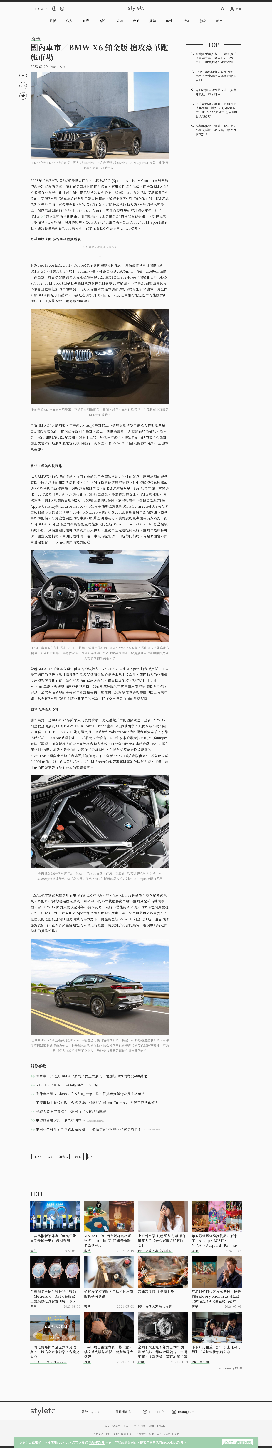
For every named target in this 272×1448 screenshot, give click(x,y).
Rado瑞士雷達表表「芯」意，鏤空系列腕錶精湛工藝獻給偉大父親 (108, 1352)
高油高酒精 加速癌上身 (156, 1291)
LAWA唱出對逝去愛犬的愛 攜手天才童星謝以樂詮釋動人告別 (216, 76)
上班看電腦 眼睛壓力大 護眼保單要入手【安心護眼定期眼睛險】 (162, 1240)
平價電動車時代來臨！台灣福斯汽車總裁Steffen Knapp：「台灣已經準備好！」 (99, 1102)
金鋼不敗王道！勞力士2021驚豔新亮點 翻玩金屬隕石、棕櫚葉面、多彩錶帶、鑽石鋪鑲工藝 (162, 1352)
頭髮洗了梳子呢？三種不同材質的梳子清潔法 (108, 1294)
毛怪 (186, 20)
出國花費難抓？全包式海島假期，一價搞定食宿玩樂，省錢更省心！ (55, 1352)
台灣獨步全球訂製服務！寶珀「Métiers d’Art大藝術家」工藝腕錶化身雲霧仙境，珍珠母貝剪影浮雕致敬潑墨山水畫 (55, 1296)
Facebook (156, 1412)
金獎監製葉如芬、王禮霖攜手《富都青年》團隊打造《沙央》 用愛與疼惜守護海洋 (216, 58)
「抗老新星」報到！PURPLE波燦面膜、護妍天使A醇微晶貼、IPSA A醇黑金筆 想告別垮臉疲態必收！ (217, 110)
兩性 (169, 20)
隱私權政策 (97, 1442)
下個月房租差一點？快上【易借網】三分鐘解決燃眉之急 (216, 1349)
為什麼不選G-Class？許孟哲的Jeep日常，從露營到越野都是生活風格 (90, 1093)
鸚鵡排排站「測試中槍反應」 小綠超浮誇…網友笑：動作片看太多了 (217, 130)
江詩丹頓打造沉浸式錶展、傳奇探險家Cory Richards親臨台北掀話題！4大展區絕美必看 (216, 1296)
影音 (202, 20)
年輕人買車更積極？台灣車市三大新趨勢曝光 (71, 1111)
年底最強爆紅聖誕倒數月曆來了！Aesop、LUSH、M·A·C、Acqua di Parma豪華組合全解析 (216, 1240)
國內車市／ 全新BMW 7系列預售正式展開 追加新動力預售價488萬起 (91, 1076)
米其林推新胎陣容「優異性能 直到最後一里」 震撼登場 (53, 1238)
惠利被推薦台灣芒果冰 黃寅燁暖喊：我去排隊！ (216, 92)
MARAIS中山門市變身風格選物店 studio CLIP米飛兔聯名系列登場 (107, 1240)
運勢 (152, 20)
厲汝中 (63, 67)
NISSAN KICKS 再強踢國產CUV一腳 (67, 1084)
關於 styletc (91, 1411)
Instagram (186, 1412)
